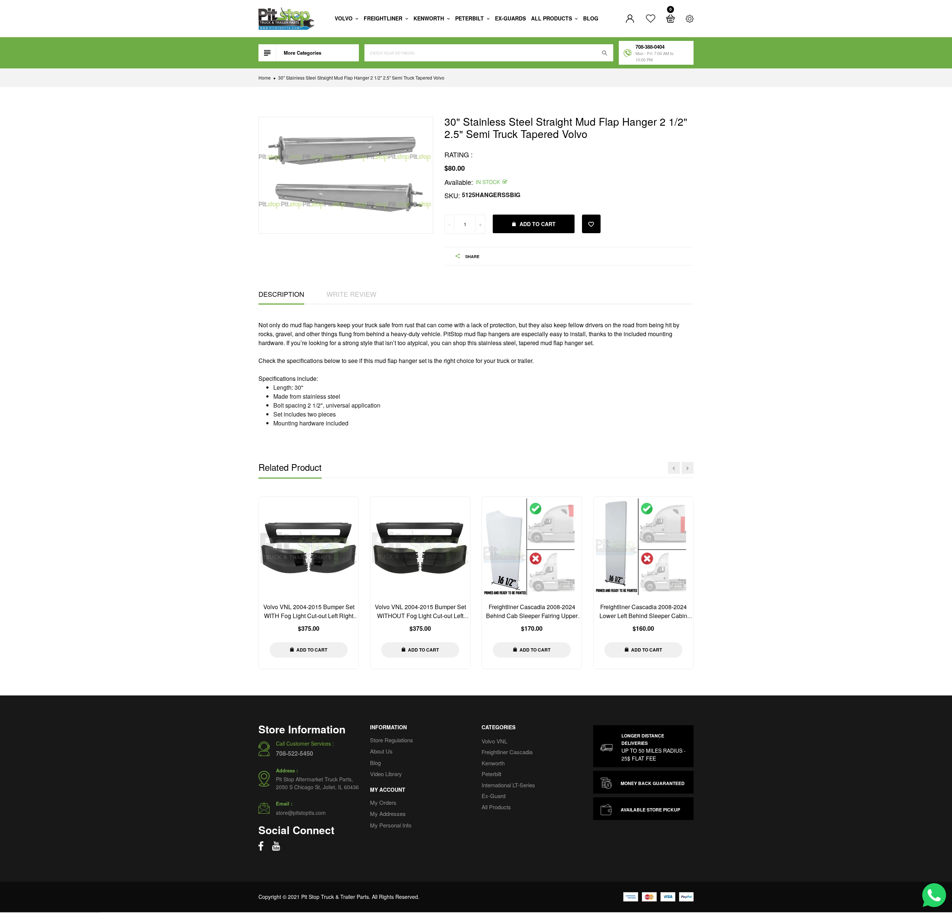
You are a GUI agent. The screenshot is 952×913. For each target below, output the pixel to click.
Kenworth (430, 18)
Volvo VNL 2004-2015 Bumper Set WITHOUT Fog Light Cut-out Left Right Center (420, 615)
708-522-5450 (294, 753)
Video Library (386, 774)
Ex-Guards (510, 18)
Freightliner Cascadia (507, 752)
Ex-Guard (493, 796)
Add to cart (538, 224)
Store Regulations (391, 740)
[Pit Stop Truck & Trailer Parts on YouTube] (276, 846)
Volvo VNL (494, 741)
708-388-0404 (650, 46)
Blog (590, 18)
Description (281, 294)
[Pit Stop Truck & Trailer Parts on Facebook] (260, 846)
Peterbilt (470, 18)
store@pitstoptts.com (301, 812)
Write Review (351, 294)
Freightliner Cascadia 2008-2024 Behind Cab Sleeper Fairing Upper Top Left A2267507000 (532, 615)
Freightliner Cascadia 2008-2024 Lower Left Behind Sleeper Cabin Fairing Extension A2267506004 (643, 615)
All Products (496, 807)
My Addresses (388, 813)
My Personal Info (390, 825)
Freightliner (384, 18)
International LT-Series (508, 785)
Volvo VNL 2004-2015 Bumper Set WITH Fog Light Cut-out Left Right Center (308, 615)
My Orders (383, 802)
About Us (381, 751)
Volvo (344, 18)
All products (552, 18)
